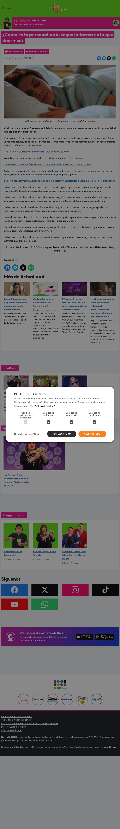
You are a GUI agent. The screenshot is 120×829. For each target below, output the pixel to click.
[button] (26, 434)
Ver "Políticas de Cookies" (42, 405)
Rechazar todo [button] (62, 433)
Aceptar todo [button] (92, 433)
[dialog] (60, 414)
